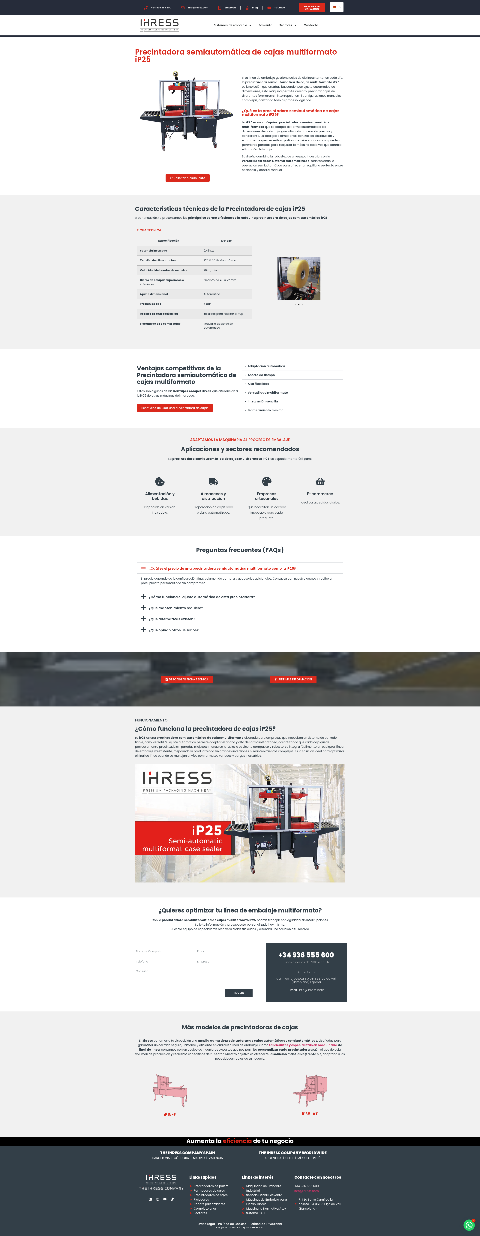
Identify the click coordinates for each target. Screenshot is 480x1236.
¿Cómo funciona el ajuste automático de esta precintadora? (202, 597)
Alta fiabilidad (258, 384)
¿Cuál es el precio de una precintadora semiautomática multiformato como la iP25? (222, 568)
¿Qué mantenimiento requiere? (176, 608)
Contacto (311, 25)
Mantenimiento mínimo (266, 410)
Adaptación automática (266, 366)
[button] (295, 304)
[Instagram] (157, 1199)
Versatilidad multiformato (268, 392)
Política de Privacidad (266, 1224)
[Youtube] (165, 1199)
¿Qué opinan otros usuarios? (174, 630)
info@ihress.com (306, 1191)
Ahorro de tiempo (261, 375)
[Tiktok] (172, 1199)
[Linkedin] (150, 1199)
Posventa (265, 25)
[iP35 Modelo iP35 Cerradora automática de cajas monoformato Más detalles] (240, 1096)
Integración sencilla (263, 401)
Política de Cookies (232, 1224)
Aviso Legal (206, 1224)
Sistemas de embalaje (230, 25)
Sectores (285, 25)
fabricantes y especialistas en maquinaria (303, 1045)
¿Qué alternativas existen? (172, 619)
